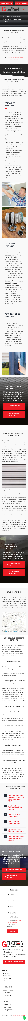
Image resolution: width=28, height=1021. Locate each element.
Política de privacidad (11, 1017)
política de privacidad (12, 922)
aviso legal (18, 920)
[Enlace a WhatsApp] (24, 1018)
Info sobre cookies (20, 1017)
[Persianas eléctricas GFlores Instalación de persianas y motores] (10, 7)
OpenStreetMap (15, 631)
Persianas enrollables (18, 1015)
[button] (14, 621)
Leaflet (6, 631)
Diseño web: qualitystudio (14, 1018)
